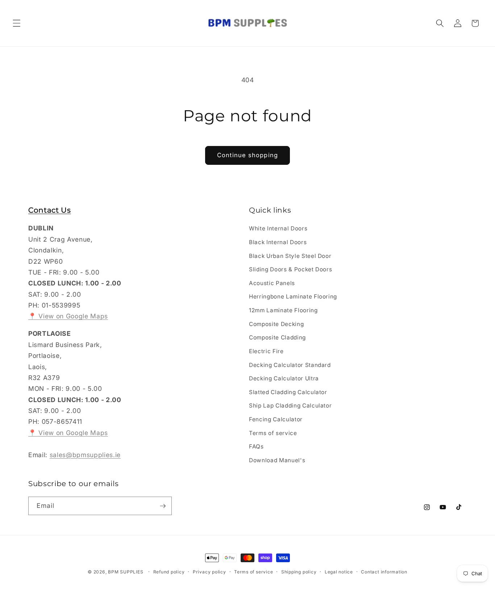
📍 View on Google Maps (68, 316)
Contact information (384, 572)
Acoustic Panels (272, 283)
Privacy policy (209, 572)
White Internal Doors (278, 228)
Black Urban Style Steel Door (290, 255)
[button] (16, 23)
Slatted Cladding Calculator (288, 392)
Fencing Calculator (276, 419)
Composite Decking (276, 324)
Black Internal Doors (278, 242)
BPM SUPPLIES (125, 572)
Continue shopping (247, 155)
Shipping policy (299, 572)
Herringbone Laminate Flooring (293, 296)
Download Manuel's (277, 460)
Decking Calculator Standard (290, 365)
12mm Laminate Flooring (283, 310)
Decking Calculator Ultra (284, 378)
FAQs (256, 446)
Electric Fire (266, 351)
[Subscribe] (162, 506)
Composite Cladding (277, 337)
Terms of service (273, 433)
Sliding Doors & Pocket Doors (290, 269)
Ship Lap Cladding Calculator (290, 405)
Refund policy (169, 572)
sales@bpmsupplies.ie (85, 455)
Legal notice (339, 572)
